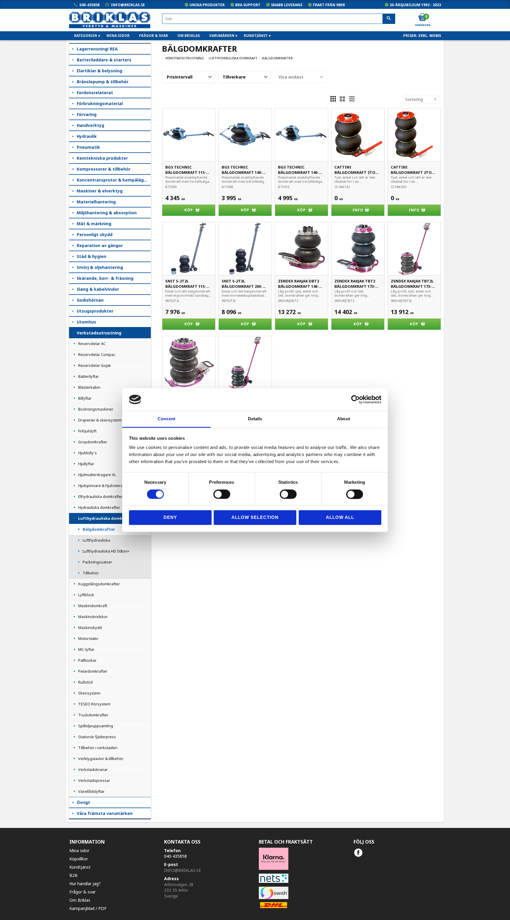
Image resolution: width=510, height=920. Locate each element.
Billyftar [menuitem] (84, 398)
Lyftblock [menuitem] (86, 594)
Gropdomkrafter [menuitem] (92, 442)
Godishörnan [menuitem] (90, 300)
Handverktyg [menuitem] (90, 125)
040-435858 (89, 4)
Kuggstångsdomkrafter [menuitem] (99, 583)
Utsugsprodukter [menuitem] (95, 311)
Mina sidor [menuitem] (118, 35)
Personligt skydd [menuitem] (94, 234)
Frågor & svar (82, 892)
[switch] (221, 494)
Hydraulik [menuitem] (87, 136)
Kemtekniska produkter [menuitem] (102, 158)
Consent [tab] (166, 418)
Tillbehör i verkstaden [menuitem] (97, 747)
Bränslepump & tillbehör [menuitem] (102, 81)
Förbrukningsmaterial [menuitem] (100, 103)
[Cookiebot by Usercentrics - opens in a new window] (355, 399)
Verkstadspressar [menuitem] (94, 780)
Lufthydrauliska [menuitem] (96, 540)
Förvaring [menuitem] (87, 114)
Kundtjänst (80, 867)
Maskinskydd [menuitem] (90, 627)
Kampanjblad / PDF (88, 908)
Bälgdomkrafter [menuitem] (99, 529)
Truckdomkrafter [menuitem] (93, 715)
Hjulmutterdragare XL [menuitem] (97, 474)
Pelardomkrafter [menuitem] (92, 671)
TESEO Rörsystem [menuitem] (94, 704)
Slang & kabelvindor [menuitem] (98, 289)
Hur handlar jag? (85, 883)
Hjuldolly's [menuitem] (87, 452)
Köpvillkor (78, 859)
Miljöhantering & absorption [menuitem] (107, 212)
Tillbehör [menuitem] (91, 573)
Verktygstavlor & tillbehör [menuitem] (100, 758)
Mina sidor (79, 850)
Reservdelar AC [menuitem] (92, 343)
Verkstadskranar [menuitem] (93, 769)
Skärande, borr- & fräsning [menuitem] (105, 278)
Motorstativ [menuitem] (88, 638)
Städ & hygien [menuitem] (91, 256)
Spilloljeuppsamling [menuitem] (95, 725)
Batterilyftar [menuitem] (88, 376)
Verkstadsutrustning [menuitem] (99, 333)
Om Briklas (79, 900)
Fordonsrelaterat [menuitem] (95, 92)
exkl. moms (430, 35)
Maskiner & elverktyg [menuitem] (99, 191)
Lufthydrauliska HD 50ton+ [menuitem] (106, 551)
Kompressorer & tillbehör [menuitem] (103, 169)
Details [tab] (255, 418)
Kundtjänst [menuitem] (256, 35)
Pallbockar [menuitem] (87, 660)
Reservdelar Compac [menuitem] (96, 354)
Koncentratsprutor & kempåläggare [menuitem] (114, 180)
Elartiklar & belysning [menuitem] (99, 70)
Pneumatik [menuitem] (88, 147)
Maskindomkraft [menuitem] (92, 605)
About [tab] (343, 418)
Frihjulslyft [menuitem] (87, 431)
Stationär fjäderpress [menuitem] (97, 736)
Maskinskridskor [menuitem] (93, 616)
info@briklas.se (128, 4)
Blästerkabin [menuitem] (89, 387)
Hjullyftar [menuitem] (86, 463)
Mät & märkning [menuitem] (94, 223)
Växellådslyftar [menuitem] (91, 791)
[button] (188, 77)
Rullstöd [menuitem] (85, 682)
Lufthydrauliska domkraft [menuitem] (104, 518)
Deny (170, 517)
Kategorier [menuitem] (85, 35)
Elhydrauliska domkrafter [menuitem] (100, 496)
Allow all (340, 517)
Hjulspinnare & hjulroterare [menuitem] (102, 485)
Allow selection (255, 517)
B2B (73, 875)
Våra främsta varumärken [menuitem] (105, 813)
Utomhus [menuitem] (86, 322)
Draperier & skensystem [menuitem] (100, 420)
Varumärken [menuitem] (221, 35)
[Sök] (388, 19)
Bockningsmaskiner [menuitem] (95, 409)
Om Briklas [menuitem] (188, 35)
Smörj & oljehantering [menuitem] (100, 267)
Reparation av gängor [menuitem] (100, 245)
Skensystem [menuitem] (89, 693)
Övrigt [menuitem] (83, 802)
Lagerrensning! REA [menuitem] (97, 49)
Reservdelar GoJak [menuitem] (94, 365)
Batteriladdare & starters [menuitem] (104, 60)
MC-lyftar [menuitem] (86, 649)
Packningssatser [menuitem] (97, 562)
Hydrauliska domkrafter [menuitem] (99, 507)
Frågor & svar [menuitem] (153, 35)
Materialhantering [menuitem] (96, 202)
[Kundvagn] (422, 17)
